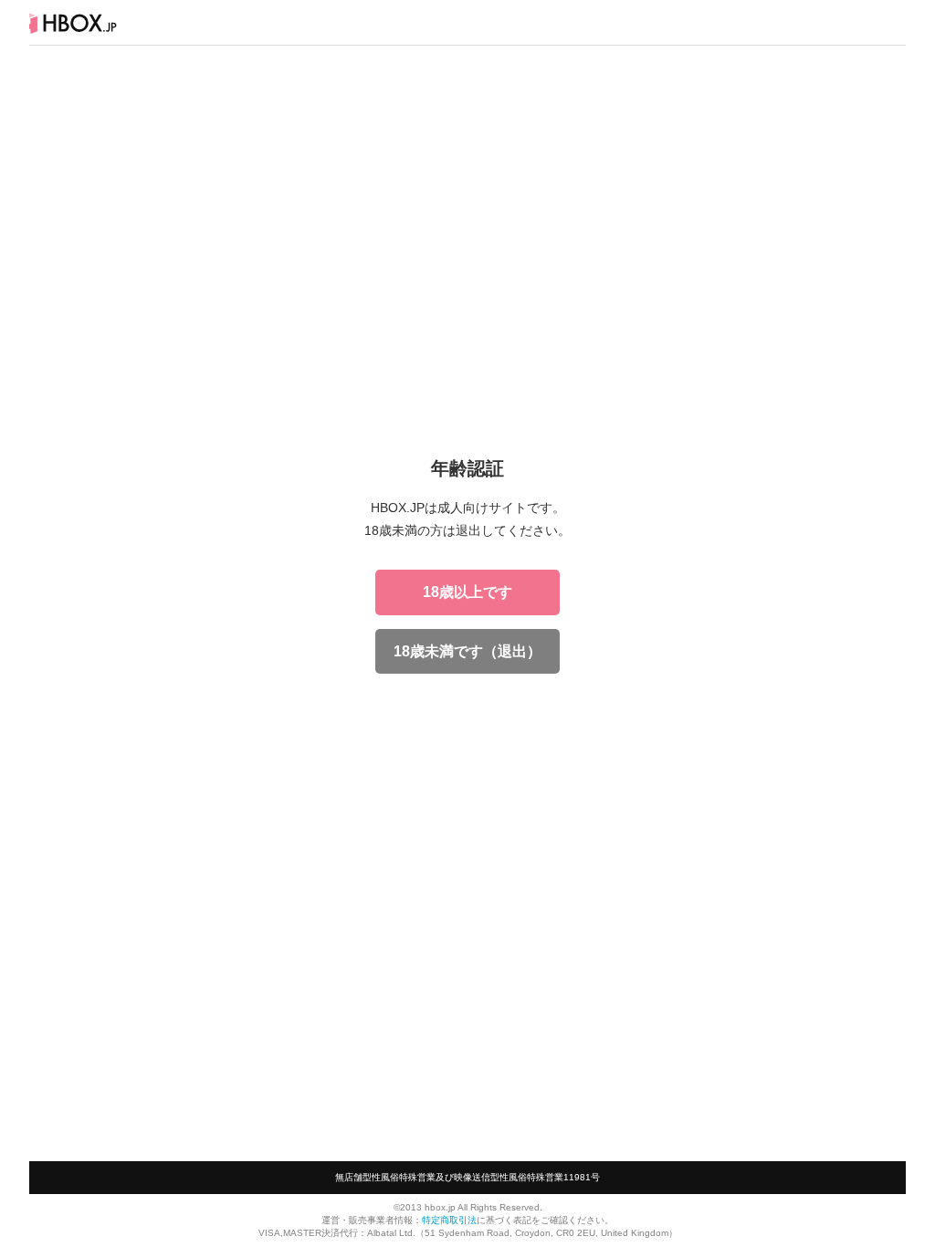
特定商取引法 (449, 1220)
